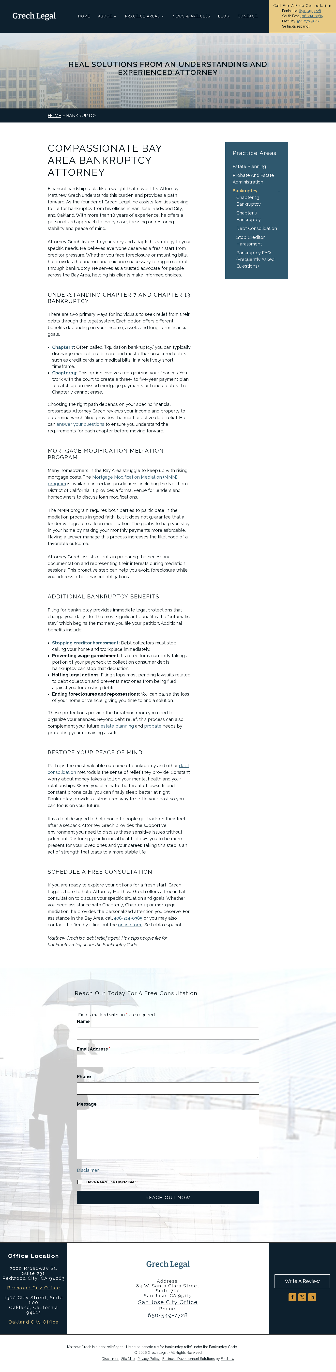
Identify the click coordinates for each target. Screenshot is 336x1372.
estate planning (117, 726)
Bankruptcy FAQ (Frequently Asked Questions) (255, 259)
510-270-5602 (308, 21)
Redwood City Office (33, 1287)
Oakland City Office (33, 1322)
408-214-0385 (311, 16)
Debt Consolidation (256, 228)
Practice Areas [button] (142, 16)
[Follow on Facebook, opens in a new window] (292, 1297)
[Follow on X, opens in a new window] (302, 1297)
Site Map (128, 1359)
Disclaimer (88, 1170)
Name (83, 1021)
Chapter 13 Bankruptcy (248, 201)
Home (84, 16)
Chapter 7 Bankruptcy (248, 216)
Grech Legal (158, 1353)
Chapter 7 (63, 347)
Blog (224, 16)
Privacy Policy (148, 1359)
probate (152, 726)
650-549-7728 (310, 11)
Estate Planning (249, 166)
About (105, 16)
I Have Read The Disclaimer (111, 1182)
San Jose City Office (168, 1302)
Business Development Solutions (188, 1359)
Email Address (93, 1049)
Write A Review (302, 1281)
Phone (84, 1076)
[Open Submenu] (279, 190)
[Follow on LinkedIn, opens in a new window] (312, 1297)
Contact (248, 16)
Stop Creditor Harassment (250, 240)
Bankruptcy (245, 190)
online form (130, 924)
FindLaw (227, 1359)
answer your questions (80, 424)
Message (87, 1104)
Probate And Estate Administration (253, 178)
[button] (331, 1336)
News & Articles (191, 16)
